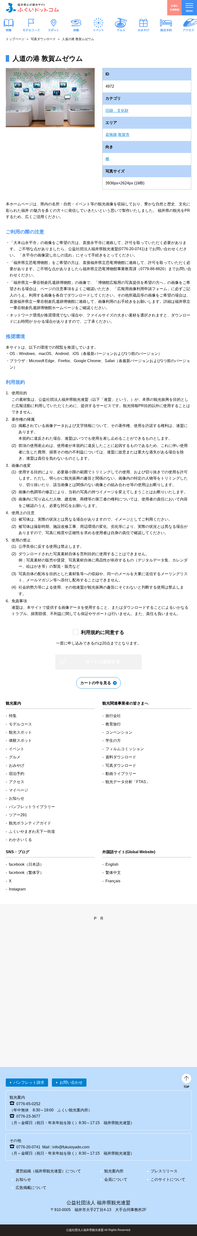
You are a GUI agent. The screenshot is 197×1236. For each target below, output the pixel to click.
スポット (53, 30)
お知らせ (16, 798)
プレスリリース (164, 1171)
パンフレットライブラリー (32, 807)
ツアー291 (18, 815)
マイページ (18, 790)
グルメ (121, 30)
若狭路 (111, 135)
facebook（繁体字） (26, 873)
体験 (76, 30)
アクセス (188, 30)
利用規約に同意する (102, 632)
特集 (9, 30)
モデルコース (31, 30)
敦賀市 (123, 135)
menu (189, 11)
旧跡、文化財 (117, 111)
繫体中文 (113, 873)
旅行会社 (113, 716)
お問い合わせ (71, 1082)
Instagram (17, 889)
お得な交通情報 (174, 7)
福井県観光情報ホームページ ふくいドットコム (32, 7)
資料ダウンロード (120, 757)
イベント (98, 30)
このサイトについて (168, 1179)
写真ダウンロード (43, 39)
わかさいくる (20, 840)
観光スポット (20, 732)
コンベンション (118, 732)
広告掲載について (31, 1188)
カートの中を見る (95, 683)
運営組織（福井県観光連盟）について (48, 1171)
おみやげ (143, 30)
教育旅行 (113, 724)
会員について (115, 1179)
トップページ (15, 39)
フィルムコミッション (124, 749)
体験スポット (20, 740)
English (111, 864)
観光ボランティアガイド (30, 823)
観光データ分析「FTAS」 (127, 782)
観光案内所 (113, 1171)
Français (112, 881)
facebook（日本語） (26, 864)
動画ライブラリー (120, 774)
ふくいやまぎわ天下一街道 (32, 831)
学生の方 (113, 740)
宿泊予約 (166, 30)
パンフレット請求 (28, 1082)
